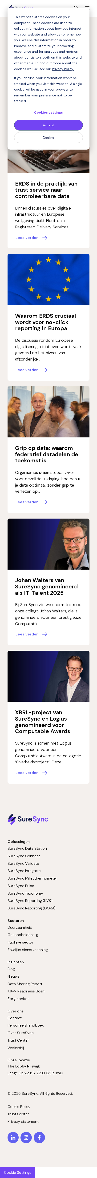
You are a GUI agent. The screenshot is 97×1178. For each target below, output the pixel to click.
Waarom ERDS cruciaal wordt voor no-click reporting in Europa (45, 322)
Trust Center (18, 1040)
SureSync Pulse (21, 885)
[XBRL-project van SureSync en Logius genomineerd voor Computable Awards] (48, 676)
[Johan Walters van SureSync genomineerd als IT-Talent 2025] (48, 544)
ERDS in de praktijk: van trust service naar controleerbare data (46, 190)
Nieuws (14, 976)
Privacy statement (23, 1121)
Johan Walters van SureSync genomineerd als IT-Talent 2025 (46, 586)
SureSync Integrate (24, 870)
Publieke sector (20, 942)
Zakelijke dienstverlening (28, 949)
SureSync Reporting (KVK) (30, 900)
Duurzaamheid (20, 927)
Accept (48, 125)
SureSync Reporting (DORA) (32, 908)
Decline (48, 137)
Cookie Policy (19, 1106)
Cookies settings (48, 112)
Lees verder (27, 237)
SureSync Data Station (27, 848)
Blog (11, 968)
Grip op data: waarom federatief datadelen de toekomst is (46, 454)
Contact (15, 1017)
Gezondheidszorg (23, 934)
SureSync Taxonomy (25, 893)
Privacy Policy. (63, 69)
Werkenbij (16, 1047)
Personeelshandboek (26, 1025)
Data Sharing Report (25, 983)
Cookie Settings (17, 1172)
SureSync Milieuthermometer (32, 878)
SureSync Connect (24, 855)
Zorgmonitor (18, 998)
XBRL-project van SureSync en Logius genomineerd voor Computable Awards (42, 722)
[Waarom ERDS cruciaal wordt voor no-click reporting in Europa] (48, 279)
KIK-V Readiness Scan (26, 991)
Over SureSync (21, 1032)
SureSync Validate (23, 863)
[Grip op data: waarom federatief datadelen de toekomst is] (48, 411)
